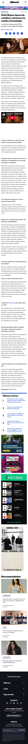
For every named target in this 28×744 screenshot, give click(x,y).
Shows (4, 627)
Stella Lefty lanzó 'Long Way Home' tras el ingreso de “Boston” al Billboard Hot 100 (14, 600)
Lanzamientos (7, 595)
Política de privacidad (12, 736)
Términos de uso (19, 735)
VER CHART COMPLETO (14, 522)
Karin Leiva (7, 635)
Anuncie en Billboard (14, 676)
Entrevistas (4, 12)
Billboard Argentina (6, 29)
